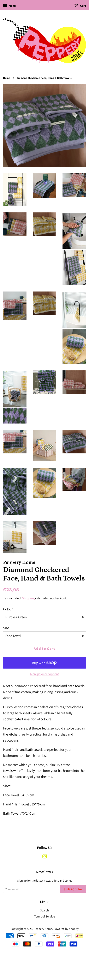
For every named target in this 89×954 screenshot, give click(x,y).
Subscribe (73, 889)
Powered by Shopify (66, 929)
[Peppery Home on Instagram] (44, 857)
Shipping (28, 598)
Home (6, 78)
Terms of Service (44, 916)
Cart (82, 6)
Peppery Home (43, 929)
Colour (8, 609)
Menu (12, 6)
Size (6, 628)
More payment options (44, 674)
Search (44, 910)
